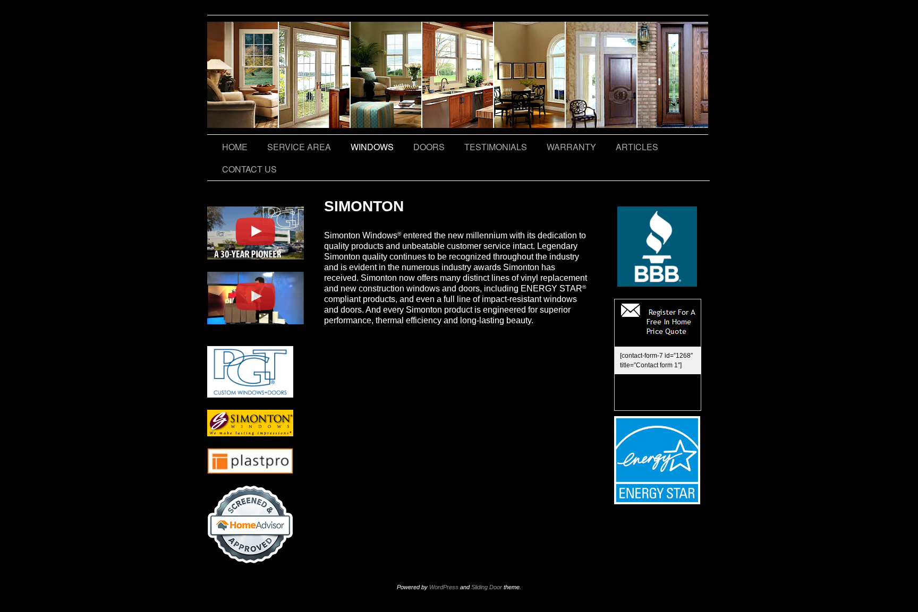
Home (243, 75)
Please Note (386, 75)
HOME (235, 147)
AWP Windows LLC (458, 75)
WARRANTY (571, 147)
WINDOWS (372, 147)
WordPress (443, 587)
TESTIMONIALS (530, 75)
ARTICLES (637, 147)
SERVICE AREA (315, 75)
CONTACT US (673, 75)
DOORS (429, 147)
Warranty (602, 75)
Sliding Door (486, 587)
